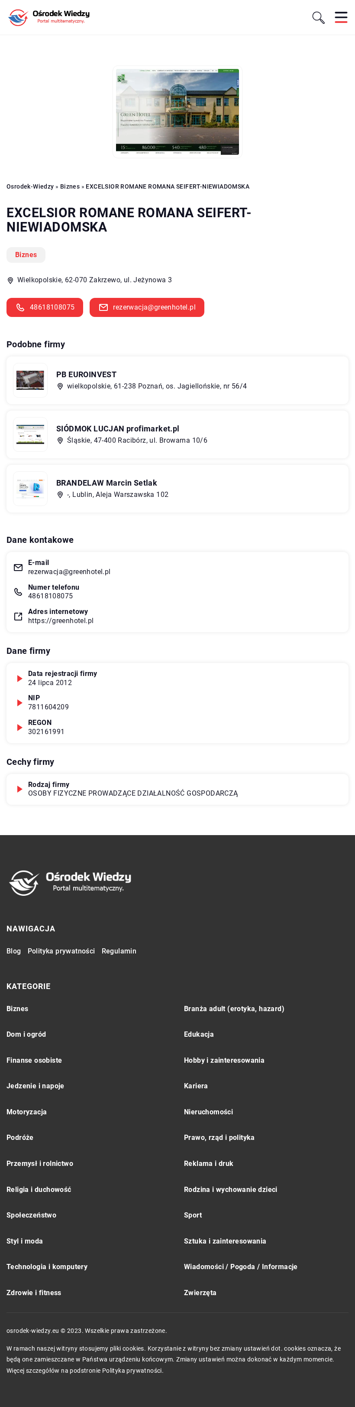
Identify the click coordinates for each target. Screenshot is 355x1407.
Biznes (26, 255)
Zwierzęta (200, 1293)
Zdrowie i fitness (33, 1293)
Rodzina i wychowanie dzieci (231, 1189)
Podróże (20, 1137)
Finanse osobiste (34, 1060)
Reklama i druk (209, 1163)
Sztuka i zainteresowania (225, 1241)
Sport (193, 1215)
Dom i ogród (26, 1034)
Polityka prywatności (61, 951)
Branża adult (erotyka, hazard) (234, 1009)
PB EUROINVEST (86, 374)
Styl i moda (24, 1241)
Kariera (196, 1086)
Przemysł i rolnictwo (39, 1163)
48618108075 (52, 307)
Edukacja (199, 1034)
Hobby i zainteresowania (224, 1060)
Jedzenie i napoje (35, 1086)
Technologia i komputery (46, 1267)
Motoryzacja (26, 1112)
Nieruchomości (208, 1112)
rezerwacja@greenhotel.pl (154, 307)
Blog (13, 951)
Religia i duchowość (38, 1189)
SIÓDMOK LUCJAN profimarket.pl (118, 428)
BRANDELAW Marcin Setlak (106, 482)
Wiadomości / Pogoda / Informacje (241, 1267)
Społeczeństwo (31, 1215)
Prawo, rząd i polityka (219, 1137)
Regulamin (119, 951)
